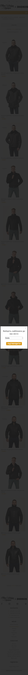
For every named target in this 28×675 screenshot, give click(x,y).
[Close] (26, 328)
